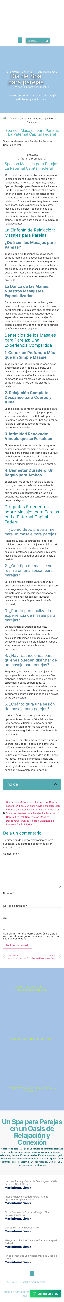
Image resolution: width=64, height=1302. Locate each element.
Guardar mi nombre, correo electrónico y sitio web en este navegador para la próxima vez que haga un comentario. (31, 936)
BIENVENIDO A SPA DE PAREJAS (32, 71)
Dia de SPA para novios (30, 805)
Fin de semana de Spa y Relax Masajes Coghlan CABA (31, 1257)
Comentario (11, 853)
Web (5, 918)
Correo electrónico (15, 905)
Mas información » (18, 1187)
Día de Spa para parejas (25, 79)
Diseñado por (27, 1282)
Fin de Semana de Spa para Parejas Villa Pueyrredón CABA (27, 1213)
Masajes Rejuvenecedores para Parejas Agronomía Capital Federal (26, 1198)
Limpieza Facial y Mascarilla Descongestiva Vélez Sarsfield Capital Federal (32, 1183)
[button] (20, 40)
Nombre (9, 893)
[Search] (47, 40)
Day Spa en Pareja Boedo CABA (22, 1227)
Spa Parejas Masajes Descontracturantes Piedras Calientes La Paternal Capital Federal (30, 820)
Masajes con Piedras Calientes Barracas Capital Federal (31, 1242)
